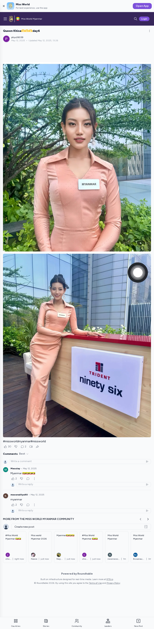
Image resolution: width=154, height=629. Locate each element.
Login (144, 19)
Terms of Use (95, 583)
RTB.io (109, 579)
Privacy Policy (113, 583)
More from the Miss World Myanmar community (38, 519)
